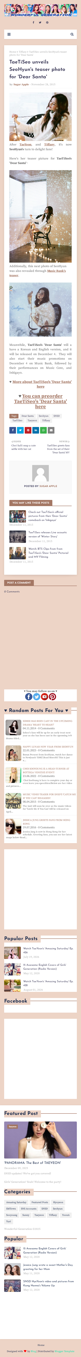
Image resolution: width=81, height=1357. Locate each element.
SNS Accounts (28, 1208)
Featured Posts (40, 1202)
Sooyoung (11, 1215)
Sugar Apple (21, 84)
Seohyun (43, 416)
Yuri (8, 1221)
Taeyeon (32, 420)
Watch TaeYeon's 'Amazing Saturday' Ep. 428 (48, 983)
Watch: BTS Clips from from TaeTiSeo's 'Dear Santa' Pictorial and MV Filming (48, 553)
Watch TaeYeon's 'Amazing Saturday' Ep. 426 (48, 950)
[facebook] (33, 22)
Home (12, 51)
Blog (33, 1351)
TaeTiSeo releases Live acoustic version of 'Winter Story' (47, 534)
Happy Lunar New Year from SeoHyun (48, 746)
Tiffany (23, 51)
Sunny (25, 1215)
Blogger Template (64, 1351)
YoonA (66, 1215)
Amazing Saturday (16, 1202)
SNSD (57, 416)
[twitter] (40, 22)
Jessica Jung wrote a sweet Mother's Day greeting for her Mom (48, 1267)
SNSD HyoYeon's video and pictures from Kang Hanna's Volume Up (48, 1283)
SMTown (11, 1208)
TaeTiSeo (17, 420)
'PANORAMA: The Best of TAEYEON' (32, 1163)
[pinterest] (47, 22)
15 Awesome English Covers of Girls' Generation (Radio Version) (44, 967)
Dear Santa (28, 416)
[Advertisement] (40, 889)
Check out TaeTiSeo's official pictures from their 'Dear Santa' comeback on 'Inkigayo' (47, 516)
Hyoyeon (58, 1202)
